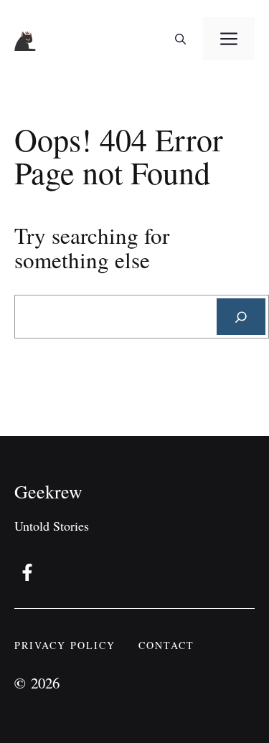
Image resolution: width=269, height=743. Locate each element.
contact (166, 645)
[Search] (241, 316)
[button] (180, 38)
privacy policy (64, 645)
